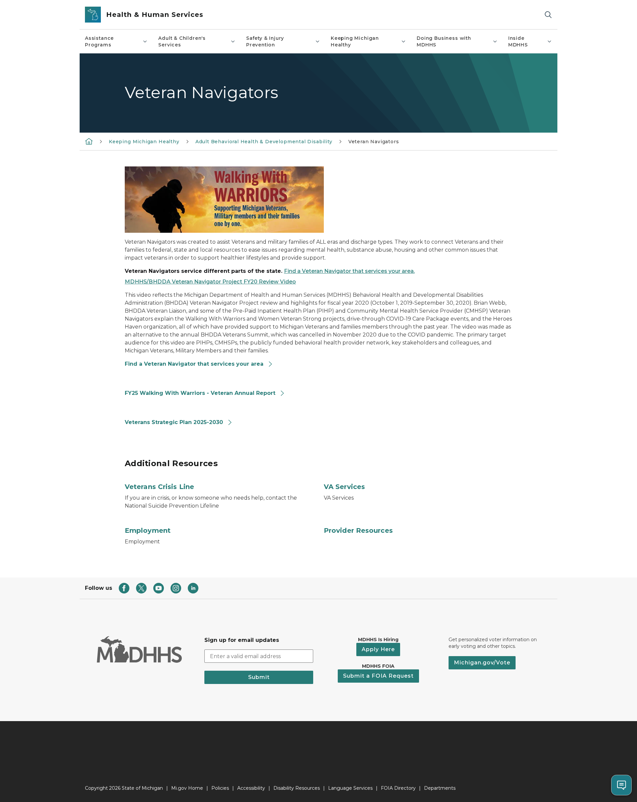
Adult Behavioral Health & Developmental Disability (263, 142)
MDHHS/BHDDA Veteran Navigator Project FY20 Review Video (210, 281)
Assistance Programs (99, 41)
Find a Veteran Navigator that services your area (195, 364)
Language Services (350, 788)
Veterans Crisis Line (159, 487)
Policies (220, 788)
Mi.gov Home (187, 788)
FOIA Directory (398, 788)
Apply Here (378, 649)
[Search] (548, 15)
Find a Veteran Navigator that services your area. (349, 271)
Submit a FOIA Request (378, 676)
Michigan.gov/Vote (482, 662)
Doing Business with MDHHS (444, 41)
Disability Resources (296, 788)
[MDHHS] (89, 141)
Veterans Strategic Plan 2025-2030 (175, 422)
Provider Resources (358, 530)
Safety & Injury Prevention (265, 41)
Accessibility (251, 788)
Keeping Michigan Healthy (355, 41)
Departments (440, 788)
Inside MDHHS (518, 41)
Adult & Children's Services (182, 41)
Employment (148, 530)
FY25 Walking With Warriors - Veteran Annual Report (201, 393)
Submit (259, 677)
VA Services (344, 487)
